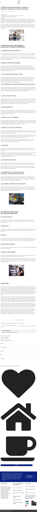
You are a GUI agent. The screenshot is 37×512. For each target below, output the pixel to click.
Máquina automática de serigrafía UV (7, 340)
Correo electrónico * (4, 347)
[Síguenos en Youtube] (26, 505)
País (1, 354)
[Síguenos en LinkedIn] (28, 503)
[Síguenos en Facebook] (26, 501)
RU (35, 503)
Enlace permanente (21, 323)
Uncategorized (10, 323)
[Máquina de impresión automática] (19, 2)
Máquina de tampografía (4, 337)
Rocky (12, 11)
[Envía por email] (19, 320)
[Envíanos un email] (28, 501)
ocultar (5, 14)
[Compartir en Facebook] (16, 320)
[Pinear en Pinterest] (21, 320)
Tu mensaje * (3, 358)
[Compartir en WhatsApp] (14, 320)
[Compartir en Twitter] (17, 320)
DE (34, 502)
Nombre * (2, 343)
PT (33, 503)
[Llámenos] (26, 503)
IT (34, 503)
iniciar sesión (6, 332)
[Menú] (1, 2)
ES (32, 501)
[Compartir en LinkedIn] (22, 320)
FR (32, 503)
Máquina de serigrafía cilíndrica (6, 335)
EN (33, 502)
